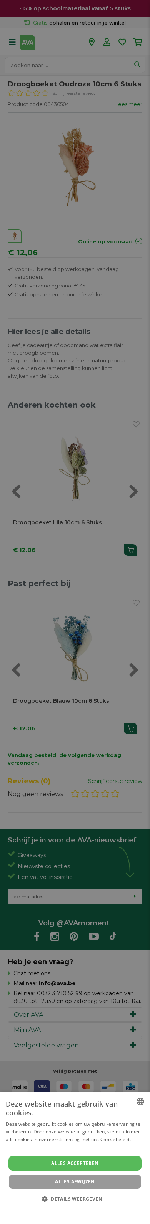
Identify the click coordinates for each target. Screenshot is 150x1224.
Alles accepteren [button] (74, 1163)
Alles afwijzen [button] (75, 1181)
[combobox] (140, 1101)
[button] (75, 1198)
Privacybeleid (70, 1209)
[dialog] (75, 1158)
